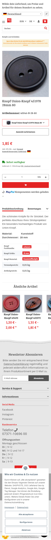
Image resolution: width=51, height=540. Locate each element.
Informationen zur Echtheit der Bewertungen (25, 537)
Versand (20, 149)
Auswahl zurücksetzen (25, 132)
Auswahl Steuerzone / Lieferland (14, 151)
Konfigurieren (26, 522)
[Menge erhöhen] (46, 177)
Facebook (7, 409)
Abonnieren (39, 378)
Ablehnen (26, 530)
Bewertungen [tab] (34, 208)
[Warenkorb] (45, 21)
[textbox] (22, 14)
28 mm (26, 253)
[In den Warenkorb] (4, 49)
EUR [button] (22, 21)
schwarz (27, 247)
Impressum (9, 507)
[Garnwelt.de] (9, 20)
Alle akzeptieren (26, 514)
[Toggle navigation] (3, 20)
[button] (38, 21)
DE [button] (30, 21)
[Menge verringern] (5, 177)
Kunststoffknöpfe (30, 259)
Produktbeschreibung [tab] (12, 208)
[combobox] (22, 14)
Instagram (8, 414)
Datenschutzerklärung (16, 364)
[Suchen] (46, 28)
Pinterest (7, 419)
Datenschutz (22, 507)
